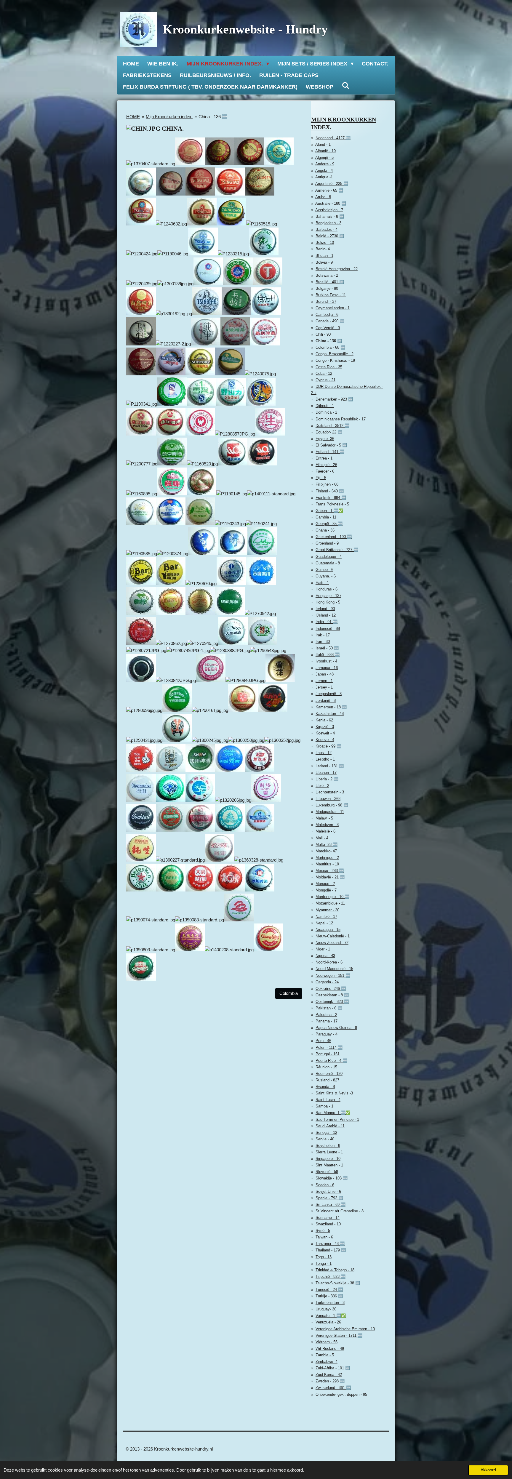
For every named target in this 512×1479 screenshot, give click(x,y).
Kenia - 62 (324, 720)
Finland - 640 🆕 (330, 491)
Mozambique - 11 (330, 903)
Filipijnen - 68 (327, 484)
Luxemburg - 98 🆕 (332, 805)
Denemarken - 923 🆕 (334, 399)
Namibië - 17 (326, 916)
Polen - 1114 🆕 (329, 1047)
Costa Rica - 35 (329, 367)
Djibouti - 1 (325, 406)
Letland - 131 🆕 (330, 766)
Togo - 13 (324, 1257)
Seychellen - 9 (328, 1145)
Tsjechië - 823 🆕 (330, 1276)
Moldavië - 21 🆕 (330, 877)
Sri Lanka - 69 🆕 (330, 1204)
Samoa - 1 (324, 1106)
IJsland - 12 (326, 615)
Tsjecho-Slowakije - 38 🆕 (338, 1283)
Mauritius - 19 (327, 864)
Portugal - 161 (328, 1054)
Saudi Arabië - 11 (330, 1126)
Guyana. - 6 (326, 576)
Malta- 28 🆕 (326, 844)
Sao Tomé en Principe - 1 (337, 1119)
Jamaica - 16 (327, 667)
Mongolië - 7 (326, 890)
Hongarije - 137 (328, 595)
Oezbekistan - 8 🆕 (332, 995)
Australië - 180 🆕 (330, 203)
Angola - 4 (324, 170)
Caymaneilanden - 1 (333, 308)
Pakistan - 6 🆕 (329, 1008)
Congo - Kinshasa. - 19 (335, 360)
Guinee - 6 (324, 569)
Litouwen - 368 (328, 798)
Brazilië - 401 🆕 (330, 282)
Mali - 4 (322, 838)
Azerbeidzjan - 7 (329, 210)
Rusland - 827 (327, 1080)
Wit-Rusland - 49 (330, 1348)
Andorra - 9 (324, 164)
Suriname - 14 (328, 1217)
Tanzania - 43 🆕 (330, 1243)
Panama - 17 (326, 1021)
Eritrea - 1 (324, 458)
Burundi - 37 (326, 301)
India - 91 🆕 (326, 622)
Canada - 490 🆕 (330, 321)
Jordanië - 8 (326, 700)
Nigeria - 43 (325, 955)
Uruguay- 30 (326, 1309)
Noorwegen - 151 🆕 (333, 975)
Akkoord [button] (488, 1470)
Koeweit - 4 (325, 733)
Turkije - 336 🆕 (329, 1296)
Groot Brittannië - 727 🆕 (337, 550)
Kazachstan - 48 (330, 713)
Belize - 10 (325, 242)
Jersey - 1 (324, 687)
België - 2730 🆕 (330, 236)
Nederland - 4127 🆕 (333, 138)
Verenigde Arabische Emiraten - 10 (345, 1329)
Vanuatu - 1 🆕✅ (331, 1315)
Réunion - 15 (326, 1067)
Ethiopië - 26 (326, 464)
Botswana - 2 (327, 275)
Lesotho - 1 (325, 759)
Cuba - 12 (324, 373)
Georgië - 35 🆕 (329, 523)
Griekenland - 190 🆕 (334, 536)
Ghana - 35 (325, 530)
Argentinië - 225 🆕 (331, 183)
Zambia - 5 (325, 1355)
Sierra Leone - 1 (329, 1152)
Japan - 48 (325, 674)
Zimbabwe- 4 (326, 1361)
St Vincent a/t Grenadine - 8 (340, 1211)
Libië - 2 (322, 785)
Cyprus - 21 (325, 380)
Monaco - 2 (325, 883)
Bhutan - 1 (324, 255)
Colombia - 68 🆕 (330, 347)
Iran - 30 (323, 641)
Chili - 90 (323, 334)
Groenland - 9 (327, 543)
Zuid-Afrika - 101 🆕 (333, 1368)
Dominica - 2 (326, 412)
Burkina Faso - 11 (331, 295)
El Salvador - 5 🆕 (331, 445)
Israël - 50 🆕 (327, 648)
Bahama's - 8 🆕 (330, 216)
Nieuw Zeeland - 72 (332, 942)
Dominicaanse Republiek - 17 (341, 419)
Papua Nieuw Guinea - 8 (336, 1027)
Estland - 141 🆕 (330, 451)
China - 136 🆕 (213, 116)
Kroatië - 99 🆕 (328, 746)
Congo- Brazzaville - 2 (334, 354)
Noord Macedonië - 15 (334, 968)
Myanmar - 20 (327, 910)
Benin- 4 (323, 249)
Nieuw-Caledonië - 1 (333, 936)
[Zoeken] (345, 85)
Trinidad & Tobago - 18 (335, 1270)
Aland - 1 (323, 144)
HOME (133, 116)
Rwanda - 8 (325, 1086)
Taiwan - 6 (324, 1237)
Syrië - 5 (323, 1230)
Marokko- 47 (326, 851)
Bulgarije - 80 (327, 288)
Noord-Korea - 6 (329, 962)
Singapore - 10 (328, 1158)
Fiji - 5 (321, 478)
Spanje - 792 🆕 (329, 1198)
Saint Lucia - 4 (328, 1099)
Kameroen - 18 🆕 (331, 707)
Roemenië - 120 (329, 1073)
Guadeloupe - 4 (329, 556)
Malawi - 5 (324, 818)
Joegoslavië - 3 (329, 694)
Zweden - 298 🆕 (330, 1381)
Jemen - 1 (324, 680)
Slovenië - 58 (327, 1171)
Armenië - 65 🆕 (329, 190)
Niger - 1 (323, 949)
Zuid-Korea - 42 (329, 1374)
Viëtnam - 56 (326, 1342)
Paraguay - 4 (326, 1034)
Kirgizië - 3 (325, 726)
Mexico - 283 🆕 (330, 870)
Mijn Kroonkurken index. (169, 116)
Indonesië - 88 (328, 628)
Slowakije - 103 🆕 (332, 1178)
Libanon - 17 (326, 772)
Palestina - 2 (326, 1014)
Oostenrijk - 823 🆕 (332, 1001)
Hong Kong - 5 (328, 602)
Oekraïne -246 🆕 (331, 988)
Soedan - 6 (325, 1185)
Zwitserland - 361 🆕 (333, 1387)
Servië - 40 (325, 1139)
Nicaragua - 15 (328, 929)
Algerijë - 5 (324, 157)
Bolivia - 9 (324, 262)
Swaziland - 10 (328, 1224)
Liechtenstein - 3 (330, 792)
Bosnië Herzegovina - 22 (337, 269)
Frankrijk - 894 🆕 (331, 497)
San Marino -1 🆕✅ (333, 1112)
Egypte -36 (325, 438)
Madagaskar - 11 (330, 811)
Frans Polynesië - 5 (332, 504)
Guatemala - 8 (328, 563)
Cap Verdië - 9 (328, 328)
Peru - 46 (323, 1040)
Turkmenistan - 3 (330, 1302)
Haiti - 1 (322, 582)
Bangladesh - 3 (328, 223)
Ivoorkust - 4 (326, 661)
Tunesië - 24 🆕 (329, 1289)
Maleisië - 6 (325, 831)
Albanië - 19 (325, 151)
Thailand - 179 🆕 (331, 1250)
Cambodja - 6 (327, 314)
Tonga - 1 (324, 1263)
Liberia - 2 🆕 (327, 779)
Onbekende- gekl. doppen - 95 (341, 1394)
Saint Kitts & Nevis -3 (334, 1093)
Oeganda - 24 (327, 982)
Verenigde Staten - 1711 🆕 (339, 1335)
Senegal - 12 (326, 1132)
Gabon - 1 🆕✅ (329, 510)
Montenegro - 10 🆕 (332, 896)
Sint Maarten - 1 (329, 1165)
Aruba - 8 (323, 197)
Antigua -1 (324, 177)
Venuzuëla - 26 (328, 1322)
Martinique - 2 (327, 857)
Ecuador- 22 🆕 (329, 432)
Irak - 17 (323, 635)
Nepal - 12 (324, 923)
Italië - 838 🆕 (328, 654)
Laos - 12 (324, 752)
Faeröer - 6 (325, 471)
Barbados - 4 (326, 229)
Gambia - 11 (326, 517)
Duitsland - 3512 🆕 (332, 425)
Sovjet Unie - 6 (328, 1191)
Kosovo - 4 (325, 739)
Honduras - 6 (326, 589)
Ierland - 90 (325, 608)
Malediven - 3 (327, 824)
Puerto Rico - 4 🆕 (331, 1060)
